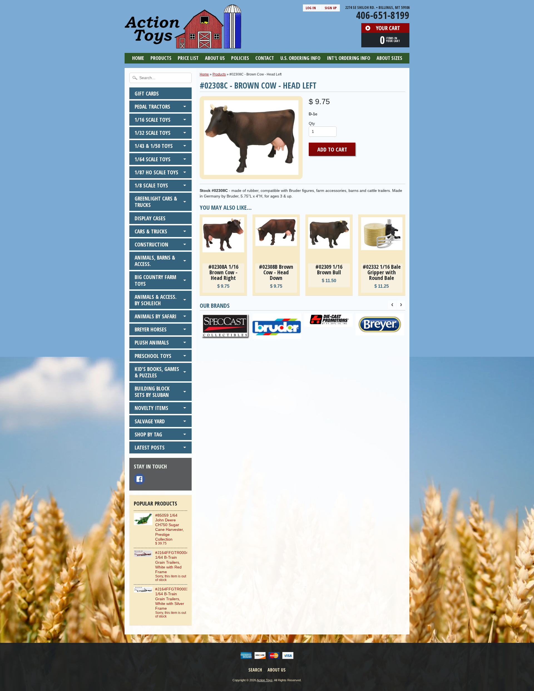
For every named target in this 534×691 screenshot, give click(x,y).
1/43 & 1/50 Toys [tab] (154, 146)
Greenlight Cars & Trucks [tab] (156, 202)
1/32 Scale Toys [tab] (152, 132)
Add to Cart (332, 149)
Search (255, 670)
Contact (264, 58)
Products (160, 58)
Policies (240, 58)
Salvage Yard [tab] (150, 421)
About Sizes (389, 58)
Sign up (331, 7)
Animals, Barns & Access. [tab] (155, 261)
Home (138, 58)
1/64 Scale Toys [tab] (152, 159)
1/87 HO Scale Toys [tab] (156, 172)
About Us (215, 58)
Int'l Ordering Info (348, 58)
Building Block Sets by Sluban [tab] (152, 392)
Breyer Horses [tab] (151, 329)
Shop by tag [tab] (148, 434)
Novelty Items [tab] (151, 408)
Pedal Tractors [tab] (152, 106)
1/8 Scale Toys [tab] (151, 185)
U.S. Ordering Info (300, 58)
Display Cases (150, 218)
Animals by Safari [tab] (155, 316)
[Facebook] (139, 479)
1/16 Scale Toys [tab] (152, 119)
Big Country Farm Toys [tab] (155, 280)
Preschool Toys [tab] (153, 356)
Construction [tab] (151, 244)
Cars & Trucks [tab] (151, 231)
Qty (312, 123)
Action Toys (265, 680)
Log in (311, 7)
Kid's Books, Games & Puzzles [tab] (157, 372)
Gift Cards (147, 93)
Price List (188, 58)
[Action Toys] (183, 45)
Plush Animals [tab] (152, 342)
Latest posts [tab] (150, 447)
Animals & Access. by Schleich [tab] (156, 300)
